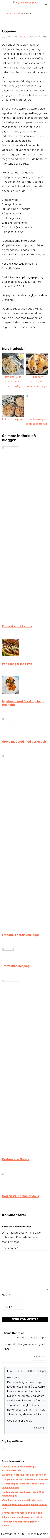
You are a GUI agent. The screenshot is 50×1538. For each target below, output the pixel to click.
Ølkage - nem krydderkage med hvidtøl (22, 1517)
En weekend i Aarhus (17, 626)
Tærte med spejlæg (16, 966)
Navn (6, 1295)
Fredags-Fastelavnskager (20, 935)
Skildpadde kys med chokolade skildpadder (25, 1479)
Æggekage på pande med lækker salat (22, 1500)
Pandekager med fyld (17, 664)
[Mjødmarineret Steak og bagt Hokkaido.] (10, 692)
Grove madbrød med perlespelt (24, 741)
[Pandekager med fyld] (10, 655)
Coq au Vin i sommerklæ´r (20, 1196)
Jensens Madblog (9, 13)
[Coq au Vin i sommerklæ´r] (10, 1174)
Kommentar (10, 1248)
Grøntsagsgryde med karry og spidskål (22, 1513)
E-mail (7, 1307)
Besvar (39, 1356)
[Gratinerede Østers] (10, 980)
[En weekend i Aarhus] (10, 447)
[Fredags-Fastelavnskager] (10, 756)
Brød (21, 13)
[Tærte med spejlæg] (8, 949)
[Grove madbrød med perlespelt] (10, 719)
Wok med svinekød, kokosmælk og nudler (24, 1475)
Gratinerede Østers (15, 1159)
